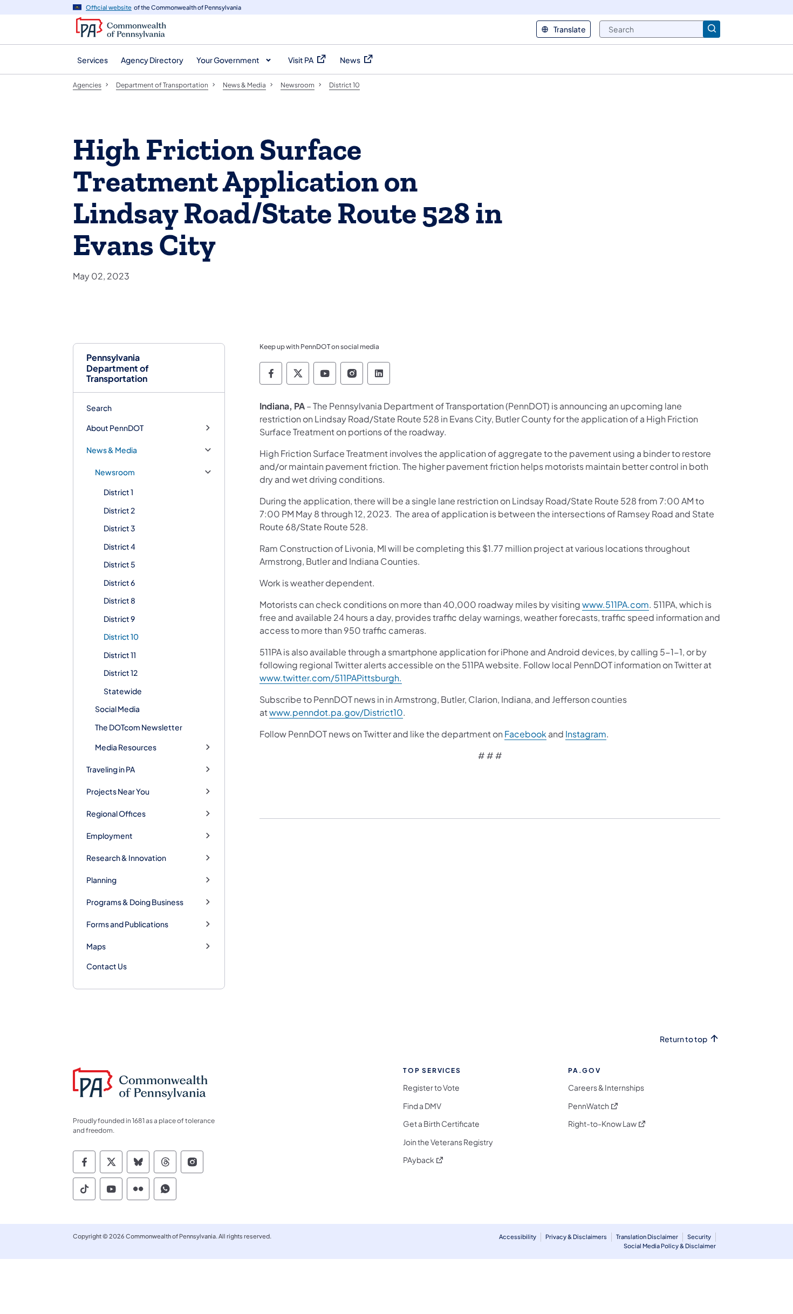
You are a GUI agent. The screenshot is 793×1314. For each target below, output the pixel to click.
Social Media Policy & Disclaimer (670, 1245)
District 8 (119, 600)
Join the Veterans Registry (448, 1142)
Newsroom (115, 472)
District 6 (119, 582)
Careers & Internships (606, 1087)
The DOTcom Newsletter (138, 727)
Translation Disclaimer (647, 1236)
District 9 (119, 619)
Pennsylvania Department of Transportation (117, 368)
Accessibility (517, 1236)
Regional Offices (116, 813)
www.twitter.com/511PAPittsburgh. (330, 677)
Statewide (123, 691)
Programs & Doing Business (134, 902)
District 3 (119, 528)
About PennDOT (114, 428)
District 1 (118, 492)
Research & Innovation (126, 858)
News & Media (111, 450)
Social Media (117, 709)
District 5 (119, 564)
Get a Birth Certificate (441, 1123)
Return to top (683, 1039)
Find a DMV (422, 1106)
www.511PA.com (615, 604)
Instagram (585, 734)
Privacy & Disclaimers (576, 1236)
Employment (109, 835)
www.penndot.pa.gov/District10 (336, 712)
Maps (96, 946)
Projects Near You (117, 791)
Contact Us (106, 966)
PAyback (418, 1160)
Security (699, 1236)
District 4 (119, 546)
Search (99, 408)
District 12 (121, 672)
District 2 (119, 510)
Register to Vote (431, 1087)
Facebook (525, 734)
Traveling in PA (110, 769)
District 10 (121, 636)
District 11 (120, 655)
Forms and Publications (127, 924)
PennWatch (588, 1106)
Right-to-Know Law (602, 1123)
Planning (101, 880)
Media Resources (125, 747)
